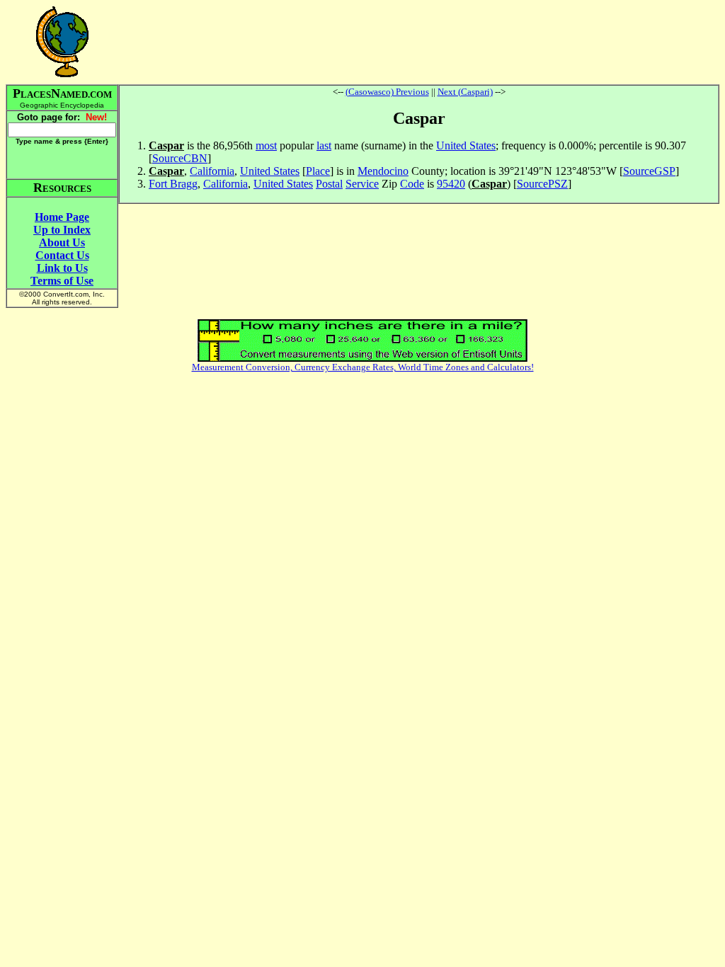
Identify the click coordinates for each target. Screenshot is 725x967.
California (212, 171)
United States (466, 145)
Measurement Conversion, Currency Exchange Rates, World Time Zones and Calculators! (363, 367)
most (266, 145)
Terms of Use (61, 281)
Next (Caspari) (465, 91)
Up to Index (62, 230)
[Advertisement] (419, 42)
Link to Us (62, 268)
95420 (451, 184)
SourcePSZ (542, 184)
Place (318, 171)
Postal (329, 184)
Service (362, 184)
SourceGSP (649, 171)
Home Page (62, 217)
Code (412, 184)
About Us (62, 242)
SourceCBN (179, 158)
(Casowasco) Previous (387, 91)
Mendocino (383, 171)
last (323, 145)
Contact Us (62, 255)
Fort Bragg (173, 184)
